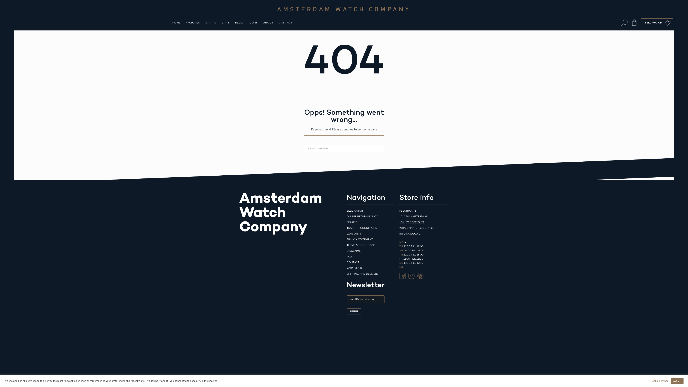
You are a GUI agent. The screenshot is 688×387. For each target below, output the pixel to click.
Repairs (352, 222)
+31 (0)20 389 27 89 (411, 222)
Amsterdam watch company (344, 9)
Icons (253, 22)
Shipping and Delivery (362, 273)
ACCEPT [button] (677, 380)
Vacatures (354, 268)
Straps (210, 22)
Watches (193, 22)
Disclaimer (354, 250)
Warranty (354, 233)
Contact (286, 22)
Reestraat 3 (407, 210)
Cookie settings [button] (659, 380)
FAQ (349, 256)
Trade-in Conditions (362, 228)
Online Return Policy (362, 216)
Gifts (225, 22)
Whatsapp (406, 228)
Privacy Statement (360, 239)
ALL (201, 380)
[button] (624, 23)
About (268, 22)
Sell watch (355, 210)
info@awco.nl (409, 233)
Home (176, 22)
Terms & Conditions (361, 245)
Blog (239, 22)
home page (369, 129)
